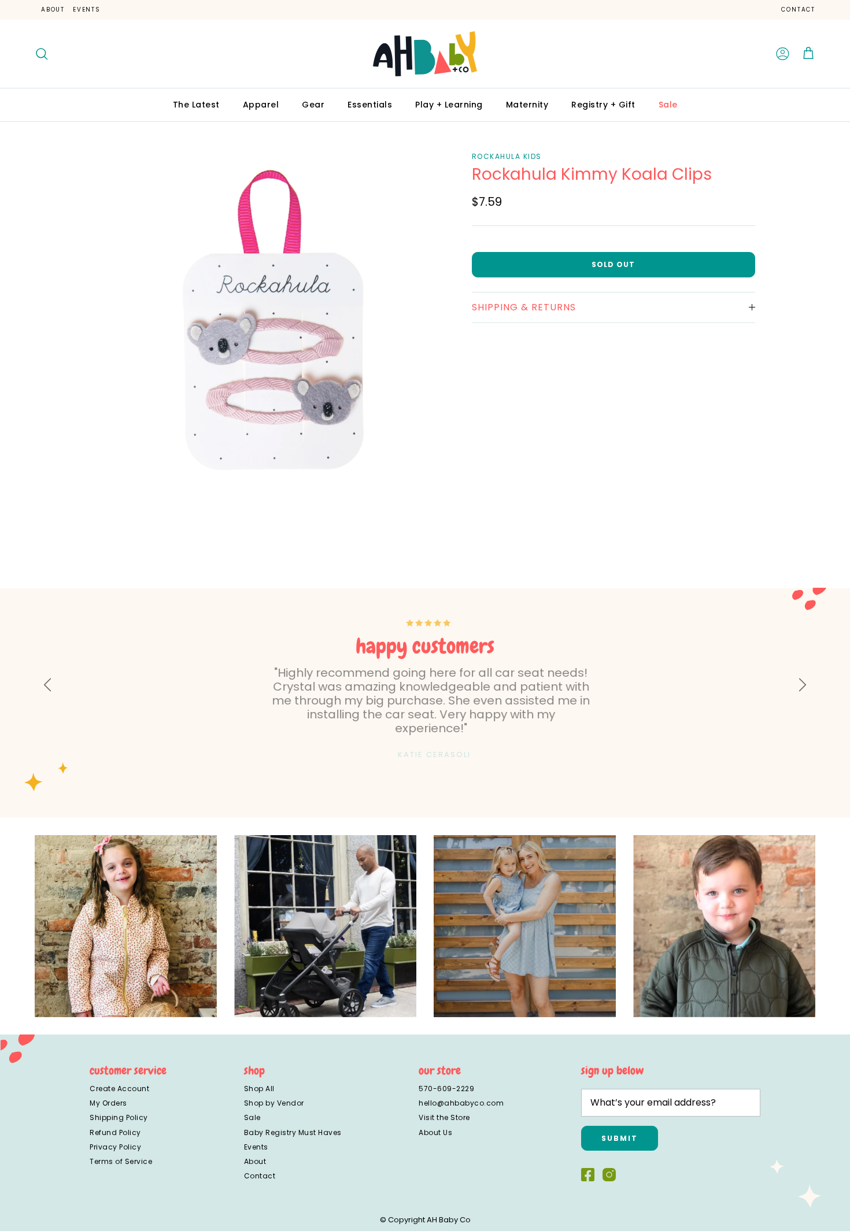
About (53, 9)
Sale (668, 104)
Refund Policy (115, 1132)
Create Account (119, 1088)
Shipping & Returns (524, 306)
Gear (313, 104)
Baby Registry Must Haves (293, 1132)
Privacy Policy (115, 1147)
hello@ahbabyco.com (461, 1103)
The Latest (196, 104)
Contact (798, 9)
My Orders (108, 1103)
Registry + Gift (603, 104)
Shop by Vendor (274, 1103)
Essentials (370, 104)
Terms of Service (121, 1161)
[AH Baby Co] (425, 53)
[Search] (42, 54)
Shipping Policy (119, 1117)
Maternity (527, 104)
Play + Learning (449, 104)
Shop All (259, 1088)
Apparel (261, 104)
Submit (619, 1138)
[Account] (783, 54)
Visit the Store (444, 1117)
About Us (435, 1132)
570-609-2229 (446, 1088)
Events (87, 9)
